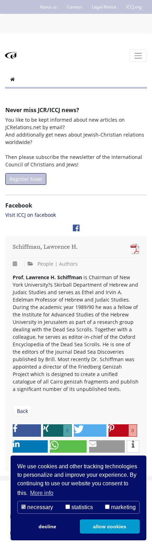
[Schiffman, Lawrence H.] (133, 249)
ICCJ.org (134, 7)
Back (22, 411)
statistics (81, 507)
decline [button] (47, 526)
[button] (27, 430)
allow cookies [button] (109, 526)
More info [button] (41, 493)
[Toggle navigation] (138, 55)
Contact (74, 7)
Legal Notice (104, 7)
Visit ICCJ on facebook (30, 214)
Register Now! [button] (26, 179)
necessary (39, 507)
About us (48, 7)
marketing (123, 507)
